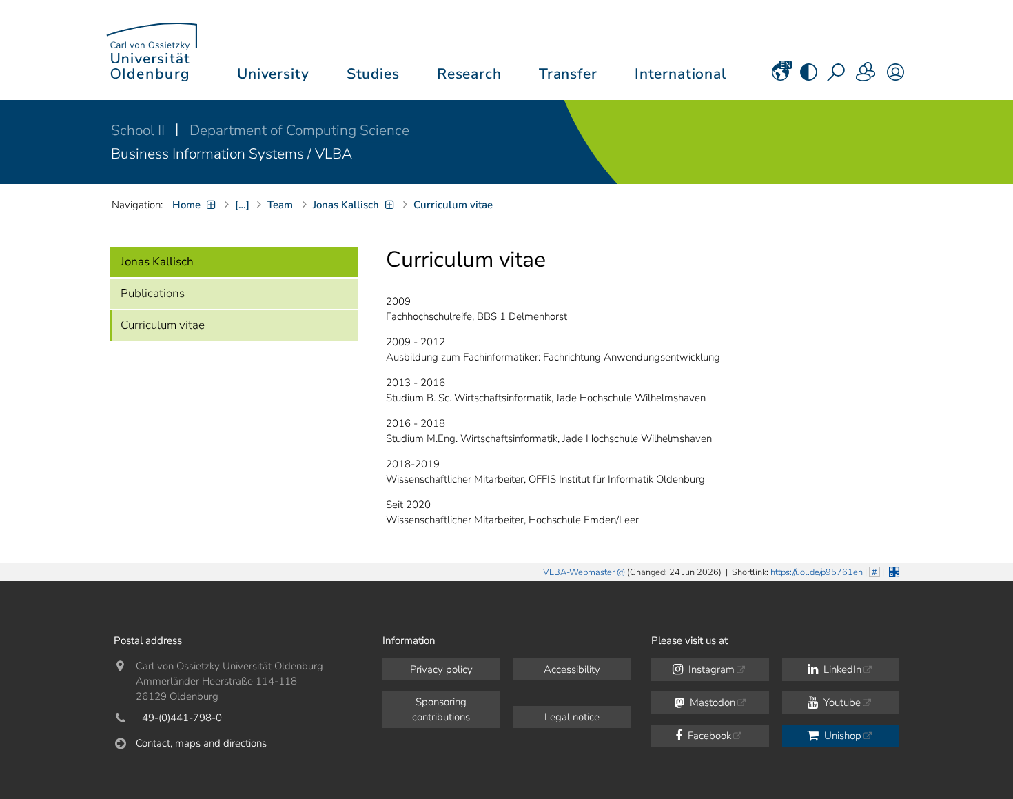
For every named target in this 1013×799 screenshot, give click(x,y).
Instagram (710, 669)
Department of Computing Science (299, 130)
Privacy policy (441, 669)
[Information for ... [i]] (866, 76)
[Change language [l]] (780, 76)
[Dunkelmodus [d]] (809, 76)
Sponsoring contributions (441, 709)
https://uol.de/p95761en (816, 572)
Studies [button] (373, 73)
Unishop (841, 735)
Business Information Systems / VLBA (231, 153)
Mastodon (711, 702)
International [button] (680, 73)
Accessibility (572, 669)
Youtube (841, 702)
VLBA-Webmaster (579, 572)
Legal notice (572, 717)
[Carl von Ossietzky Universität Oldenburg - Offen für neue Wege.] (151, 50)
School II (139, 130)
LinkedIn (841, 669)
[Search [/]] (837, 76)
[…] (242, 205)
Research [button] (469, 73)
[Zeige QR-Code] (892, 570)
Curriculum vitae (163, 325)
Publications (153, 293)
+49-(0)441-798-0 (179, 718)
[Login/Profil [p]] (895, 76)
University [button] (273, 73)
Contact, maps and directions (201, 743)
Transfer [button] (568, 73)
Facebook (708, 735)
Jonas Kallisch (157, 262)
